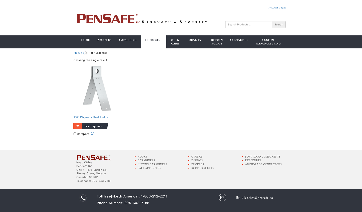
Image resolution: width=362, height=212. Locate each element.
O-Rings (197, 156)
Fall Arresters (149, 168)
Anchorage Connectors (263, 164)
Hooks (142, 156)
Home (85, 40)
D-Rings (197, 160)
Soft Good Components (263, 156)
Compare (82, 133)
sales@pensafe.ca (260, 198)
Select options (93, 126)
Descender (253, 160)
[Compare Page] (92, 134)
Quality (195, 40)
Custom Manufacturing (268, 42)
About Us (104, 40)
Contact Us (239, 40)
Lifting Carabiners (152, 164)
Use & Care (175, 42)
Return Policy (217, 42)
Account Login (277, 7)
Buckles (197, 164)
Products (153, 40)
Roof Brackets (202, 168)
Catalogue (128, 40)
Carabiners (146, 160)
